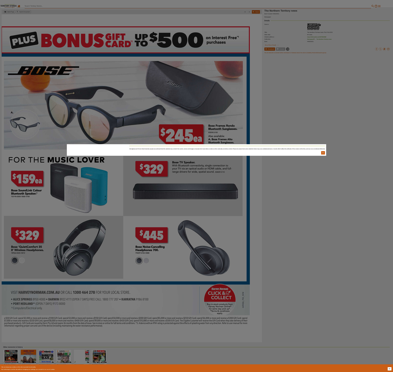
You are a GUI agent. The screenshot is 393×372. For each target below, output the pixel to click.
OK (323, 153)
